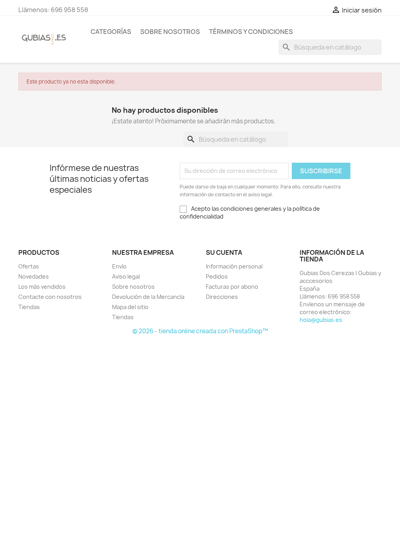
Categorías (111, 31)
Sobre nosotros (170, 31)
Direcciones (222, 296)
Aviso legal (126, 276)
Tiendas (29, 307)
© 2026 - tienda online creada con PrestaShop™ (200, 331)
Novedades (33, 276)
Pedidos (217, 276)
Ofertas (28, 266)
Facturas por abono (232, 286)
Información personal (234, 266)
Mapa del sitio (130, 307)
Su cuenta (224, 252)
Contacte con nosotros (50, 296)
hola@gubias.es (321, 319)
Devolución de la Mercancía (148, 296)
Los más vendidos (42, 286)
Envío (119, 266)
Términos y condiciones (251, 31)
